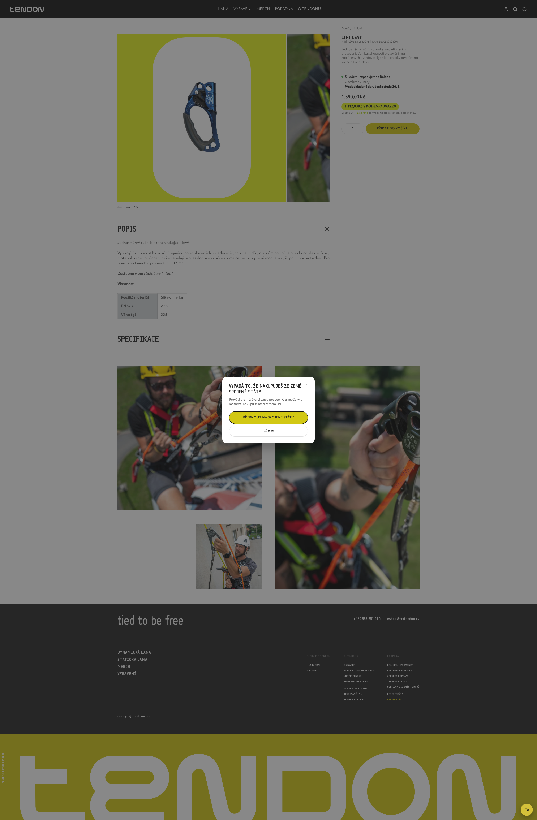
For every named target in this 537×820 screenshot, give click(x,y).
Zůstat (269, 431)
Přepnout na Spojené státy (268, 417)
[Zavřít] (308, 383)
